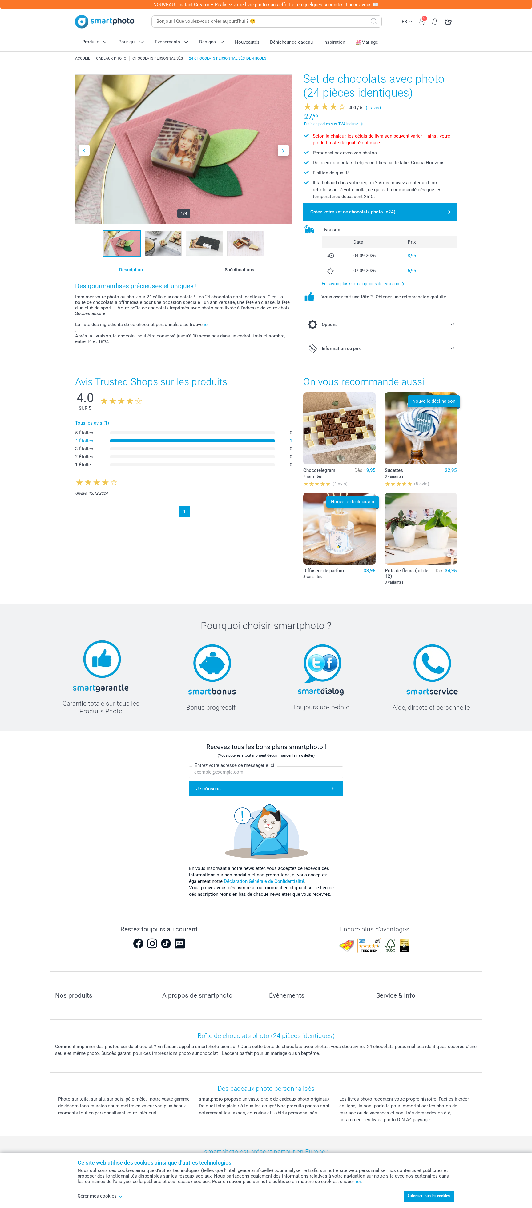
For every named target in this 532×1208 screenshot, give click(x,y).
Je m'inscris (208, 788)
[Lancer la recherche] (374, 21)
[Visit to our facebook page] (138, 943)
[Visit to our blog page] (179, 943)
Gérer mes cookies (97, 1196)
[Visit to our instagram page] (152, 943)
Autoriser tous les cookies (428, 1196)
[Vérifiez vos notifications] (435, 21)
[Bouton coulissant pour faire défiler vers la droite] (283, 150)
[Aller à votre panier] (448, 21)
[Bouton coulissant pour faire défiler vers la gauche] (84, 150)
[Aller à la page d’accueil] (105, 22)
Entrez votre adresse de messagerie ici (234, 765)
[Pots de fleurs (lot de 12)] (421, 529)
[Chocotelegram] (339, 428)
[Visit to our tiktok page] (165, 943)
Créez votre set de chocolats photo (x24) (352, 212)
